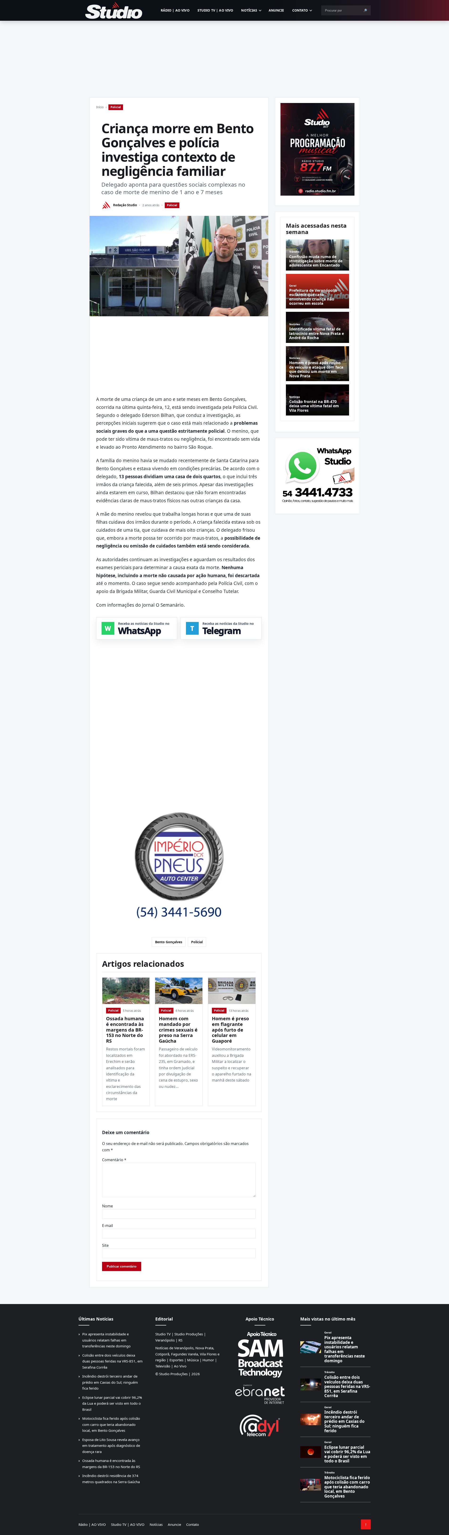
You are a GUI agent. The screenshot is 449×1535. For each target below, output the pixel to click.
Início (100, 107)
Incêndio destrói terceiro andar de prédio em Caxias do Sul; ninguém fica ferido (110, 1382)
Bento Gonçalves (168, 942)
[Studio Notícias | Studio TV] (113, 10)
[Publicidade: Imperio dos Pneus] (179, 859)
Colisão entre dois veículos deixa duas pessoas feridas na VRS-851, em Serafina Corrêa (112, 1361)
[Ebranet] (260, 1394)
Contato (300, 10)
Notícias (249, 10)
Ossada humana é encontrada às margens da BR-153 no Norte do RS (125, 1029)
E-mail (107, 1225)
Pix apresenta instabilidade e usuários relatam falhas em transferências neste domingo (106, 1340)
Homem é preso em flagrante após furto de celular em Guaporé (230, 1029)
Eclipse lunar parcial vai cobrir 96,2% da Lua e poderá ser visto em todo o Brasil (112, 1403)
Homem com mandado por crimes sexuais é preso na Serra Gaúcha (178, 1029)
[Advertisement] (224, 56)
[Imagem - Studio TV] (317, 474)
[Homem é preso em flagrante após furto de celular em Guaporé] (231, 991)
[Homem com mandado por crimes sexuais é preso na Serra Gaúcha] (178, 991)
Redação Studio (125, 205)
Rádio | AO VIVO (175, 10)
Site (105, 1245)
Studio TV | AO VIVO (215, 10)
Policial (116, 107)
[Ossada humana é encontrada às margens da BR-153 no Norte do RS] (126, 991)
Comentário (114, 1159)
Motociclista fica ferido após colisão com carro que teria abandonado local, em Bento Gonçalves (111, 1424)
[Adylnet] (260, 1425)
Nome (107, 1206)
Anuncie (276, 10)
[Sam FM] (260, 1354)
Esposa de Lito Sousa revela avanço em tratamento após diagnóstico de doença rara (111, 1445)
